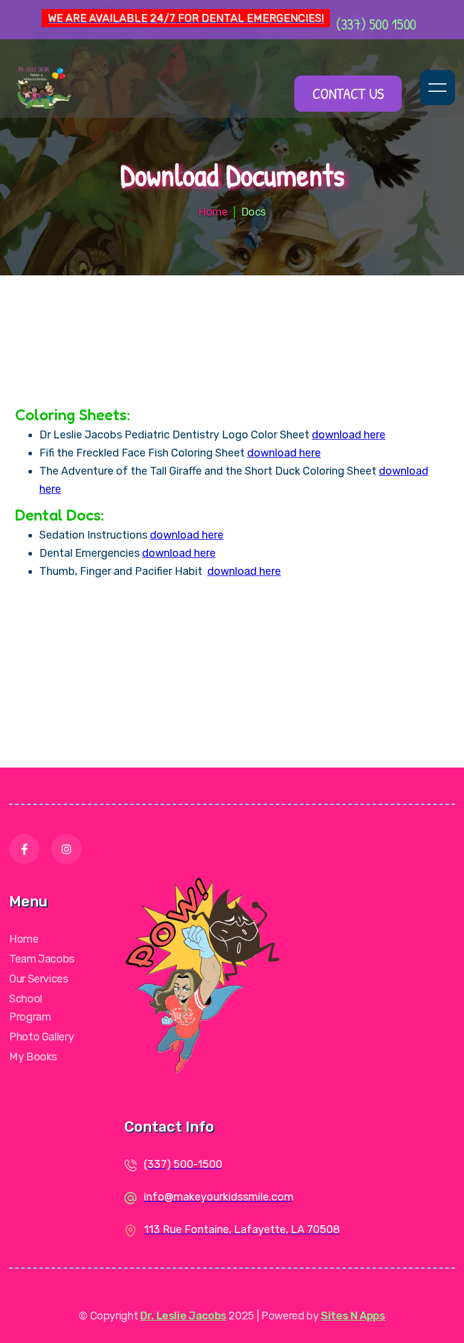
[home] (77, 88)
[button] (437, 87)
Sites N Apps (353, 1315)
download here (348, 434)
